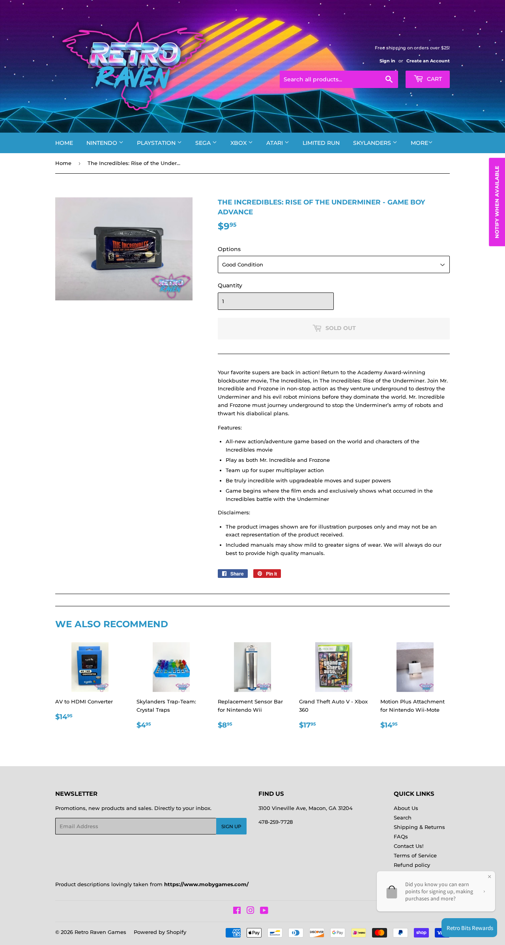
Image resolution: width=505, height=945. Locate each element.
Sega (203, 142)
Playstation (157, 142)
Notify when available (497, 202)
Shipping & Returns (419, 827)
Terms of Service (415, 855)
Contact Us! (408, 846)
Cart (433, 78)
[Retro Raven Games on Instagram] (250, 911)
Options (229, 249)
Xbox (239, 142)
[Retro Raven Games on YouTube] (264, 911)
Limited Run (321, 142)
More (419, 142)
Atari (275, 142)
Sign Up (231, 826)
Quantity (230, 285)
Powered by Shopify (160, 932)
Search (402, 817)
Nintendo (102, 142)
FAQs (401, 836)
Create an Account (428, 61)
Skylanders (373, 142)
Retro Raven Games (100, 932)
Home (64, 142)
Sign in (387, 61)
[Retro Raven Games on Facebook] (237, 911)
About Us (406, 808)
